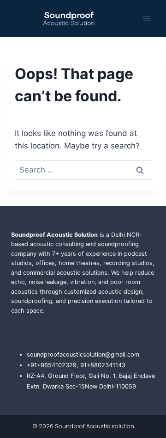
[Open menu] (146, 18)
